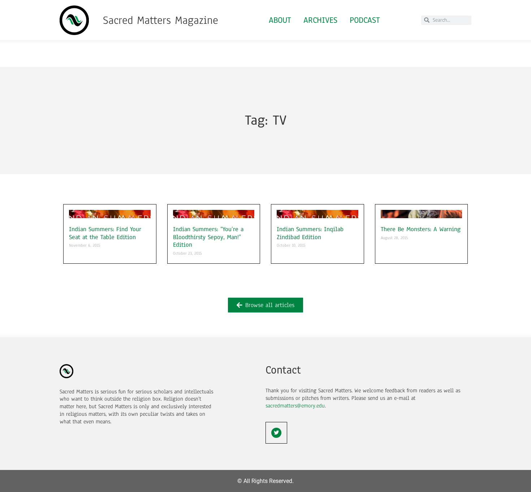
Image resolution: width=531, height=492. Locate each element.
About (280, 20)
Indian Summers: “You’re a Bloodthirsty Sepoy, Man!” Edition (208, 237)
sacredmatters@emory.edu (295, 405)
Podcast (365, 20)
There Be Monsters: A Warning (421, 229)
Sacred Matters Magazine (160, 20)
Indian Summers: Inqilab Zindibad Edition (310, 233)
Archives (320, 20)
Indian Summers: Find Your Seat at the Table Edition (105, 233)
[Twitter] (276, 433)
